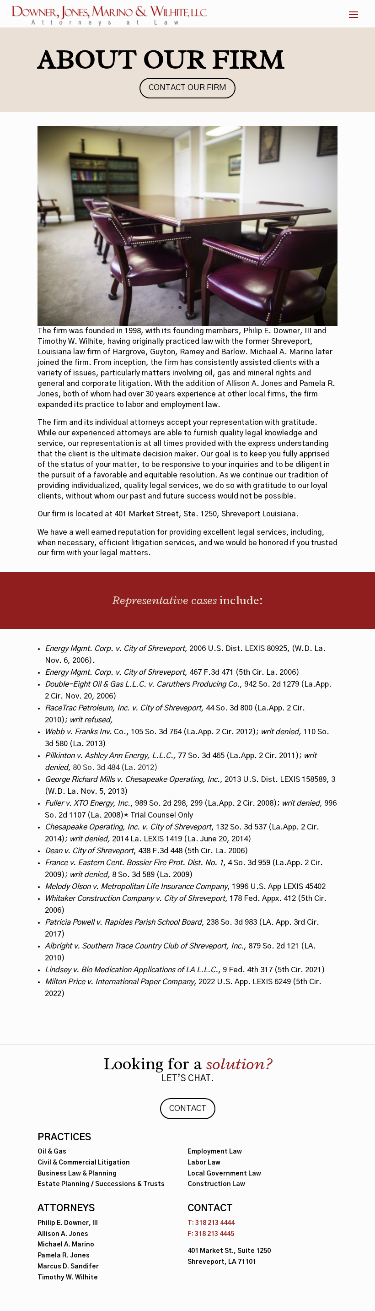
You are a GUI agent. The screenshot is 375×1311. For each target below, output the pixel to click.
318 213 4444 (215, 1223)
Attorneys (66, 1208)
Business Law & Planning (77, 1173)
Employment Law (215, 1151)
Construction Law (216, 1184)
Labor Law (204, 1162)
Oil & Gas (52, 1151)
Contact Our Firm (187, 88)
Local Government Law (224, 1173)
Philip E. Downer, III (68, 1223)
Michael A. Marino (66, 1244)
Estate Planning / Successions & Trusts (101, 1184)
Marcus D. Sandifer (68, 1266)
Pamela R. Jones (64, 1255)
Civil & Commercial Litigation (84, 1162)
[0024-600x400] (188, 324)
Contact (187, 1109)
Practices (64, 1137)
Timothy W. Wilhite (68, 1277)
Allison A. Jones (63, 1234)
